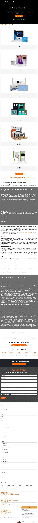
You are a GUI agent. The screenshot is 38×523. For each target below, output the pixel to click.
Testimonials (3, 474)
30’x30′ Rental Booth (4, 461)
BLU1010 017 (19, 119)
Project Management (4, 445)
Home (2, 24)
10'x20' (4, 335)
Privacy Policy (9, 487)
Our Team (2, 468)
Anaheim (26, 355)
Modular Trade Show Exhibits (5, 430)
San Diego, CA (3, 414)
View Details (19, 43)
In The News (3, 477)
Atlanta (3, 355)
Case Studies (3, 472)
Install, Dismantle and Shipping (6, 447)
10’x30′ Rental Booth (4, 454)
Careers (2, 487)
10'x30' (14, 335)
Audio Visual (3, 441)
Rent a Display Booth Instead (19, 345)
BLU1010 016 (19, 94)
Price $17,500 (19, 47)
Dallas (19, 352)
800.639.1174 (10, 494)
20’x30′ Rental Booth (4, 457)
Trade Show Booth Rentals (5, 427)
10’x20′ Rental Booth (4, 452)
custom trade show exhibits (27, 232)
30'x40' (33, 338)
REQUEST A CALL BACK (19, 364)
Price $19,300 (19, 168)
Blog (2, 476)
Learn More (19, 16)
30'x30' (23, 338)
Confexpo (2, 485)
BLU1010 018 (19, 167)
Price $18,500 (19, 96)
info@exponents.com (4, 495)
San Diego (11, 352)
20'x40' (4, 338)
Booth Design (3, 437)
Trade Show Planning (28, 485)
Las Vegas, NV (3, 412)
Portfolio (2, 470)
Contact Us (3, 479)
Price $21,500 (19, 120)
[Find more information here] (29, 514)
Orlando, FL (2, 416)
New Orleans (34, 355)
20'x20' (23, 335)
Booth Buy (5, 24)
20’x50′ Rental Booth (4, 459)
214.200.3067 (8, 512)
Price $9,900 (19, 144)
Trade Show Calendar (11, 485)
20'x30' (33, 335)
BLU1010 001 (19, 143)
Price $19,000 (19, 72)
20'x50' (14, 338)
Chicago (34, 352)
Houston (11, 355)
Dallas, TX (2, 418)
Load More (19, 173)
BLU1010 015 (19, 70)
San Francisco (19, 355)
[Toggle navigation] (36, 2)
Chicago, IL (2, 420)
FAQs (20, 485)
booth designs (17, 268)
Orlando (26, 352)
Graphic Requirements (4, 439)
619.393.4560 (16, 494)
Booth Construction (4, 443)
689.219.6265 (15, 500)
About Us (2, 466)
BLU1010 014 (19, 46)
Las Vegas (4, 352)
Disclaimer (17, 487)
